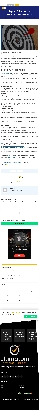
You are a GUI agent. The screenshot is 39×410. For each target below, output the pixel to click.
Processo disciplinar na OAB (6, 267)
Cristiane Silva (12, 188)
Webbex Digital (33, 400)
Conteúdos (22, 387)
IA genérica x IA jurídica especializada (8, 278)
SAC (2, 406)
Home (2, 385)
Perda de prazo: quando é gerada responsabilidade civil (10, 270)
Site (1, 215)
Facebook (2, 149)
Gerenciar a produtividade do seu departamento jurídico (14, 162)
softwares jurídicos (20, 82)
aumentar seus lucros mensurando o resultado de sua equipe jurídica (17, 160)
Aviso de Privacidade (8, 406)
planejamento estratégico (6, 73)
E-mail (21, 211)
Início (2, 52)
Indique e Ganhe (22, 390)
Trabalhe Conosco (4, 390)
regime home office (21, 116)
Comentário (3, 201)
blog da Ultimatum (11, 157)
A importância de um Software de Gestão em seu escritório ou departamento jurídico (16, 159)
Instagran (6, 149)
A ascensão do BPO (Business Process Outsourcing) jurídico (11, 275)
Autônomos (5, 52)
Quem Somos (22, 385)
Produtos (2, 387)
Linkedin (10, 149)
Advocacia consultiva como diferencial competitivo (10, 272)
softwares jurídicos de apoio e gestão (18, 128)
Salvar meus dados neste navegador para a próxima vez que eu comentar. (13, 220)
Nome (2, 211)
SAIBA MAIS (19, 255)
